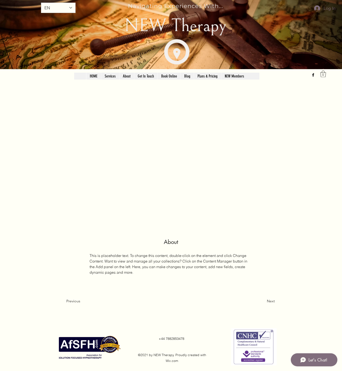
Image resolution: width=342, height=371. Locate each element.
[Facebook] (313, 75)
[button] (323, 74)
